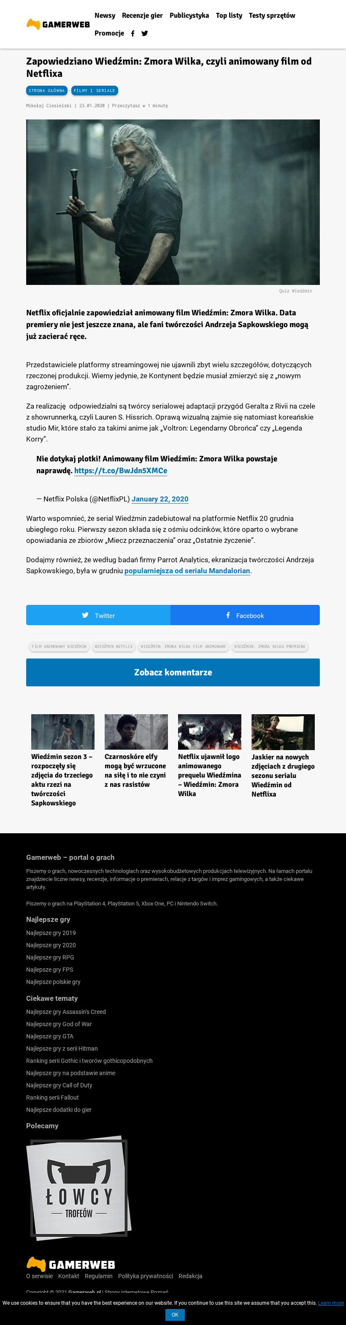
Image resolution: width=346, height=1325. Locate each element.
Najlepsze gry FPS (49, 969)
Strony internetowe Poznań (136, 1292)
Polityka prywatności (145, 1276)
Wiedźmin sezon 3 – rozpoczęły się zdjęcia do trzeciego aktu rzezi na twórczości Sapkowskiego (62, 779)
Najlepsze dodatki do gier (59, 1109)
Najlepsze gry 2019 (51, 932)
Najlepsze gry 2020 (51, 945)
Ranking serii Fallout (52, 1097)
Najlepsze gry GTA (49, 1036)
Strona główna (47, 90)
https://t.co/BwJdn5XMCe (120, 471)
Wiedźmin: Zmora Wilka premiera (270, 646)
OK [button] (175, 1315)
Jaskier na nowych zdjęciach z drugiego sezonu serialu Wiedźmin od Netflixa (283, 776)
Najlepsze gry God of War (59, 1024)
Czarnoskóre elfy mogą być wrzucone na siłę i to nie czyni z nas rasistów (135, 770)
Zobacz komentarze (173, 672)
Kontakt (68, 1276)
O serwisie (39, 1276)
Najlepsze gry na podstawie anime (70, 1073)
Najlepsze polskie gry (53, 981)
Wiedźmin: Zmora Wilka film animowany (183, 646)
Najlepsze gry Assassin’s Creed (66, 1011)
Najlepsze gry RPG (50, 957)
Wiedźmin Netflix (114, 646)
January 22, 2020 (160, 499)
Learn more (331, 1303)
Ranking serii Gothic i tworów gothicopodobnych (89, 1060)
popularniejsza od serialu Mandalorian (187, 570)
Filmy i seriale (95, 90)
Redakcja (190, 1276)
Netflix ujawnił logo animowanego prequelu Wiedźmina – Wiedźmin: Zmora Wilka (209, 775)
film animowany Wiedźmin (59, 646)
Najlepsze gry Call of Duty (59, 1085)
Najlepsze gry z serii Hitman (62, 1048)
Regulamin (99, 1276)
